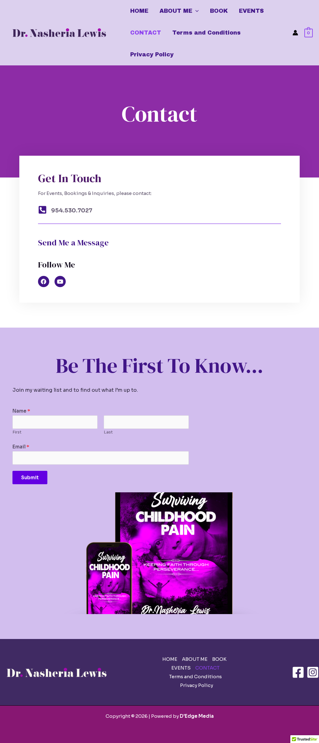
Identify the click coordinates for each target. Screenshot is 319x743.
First (16, 432)
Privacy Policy (152, 54)
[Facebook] (298, 672)
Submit (30, 477)
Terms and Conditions (206, 33)
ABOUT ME (176, 11)
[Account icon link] (295, 32)
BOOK (219, 11)
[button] (195, 11)
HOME (139, 11)
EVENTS (251, 11)
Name (21, 411)
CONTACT (145, 33)
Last (108, 432)
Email (20, 447)
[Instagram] (313, 672)
